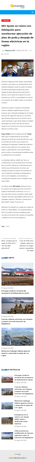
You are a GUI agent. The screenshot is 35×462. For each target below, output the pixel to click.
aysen (7, 226)
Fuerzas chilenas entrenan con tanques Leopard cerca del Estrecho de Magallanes (16, 321)
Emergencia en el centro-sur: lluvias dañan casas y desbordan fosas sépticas (21, 419)
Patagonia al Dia (10, 50)
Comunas (6, 20)
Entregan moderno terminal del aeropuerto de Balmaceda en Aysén (23, 377)
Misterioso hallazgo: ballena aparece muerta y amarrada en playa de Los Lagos (15, 353)
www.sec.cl (27, 191)
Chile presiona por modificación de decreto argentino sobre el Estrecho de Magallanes (23, 434)
